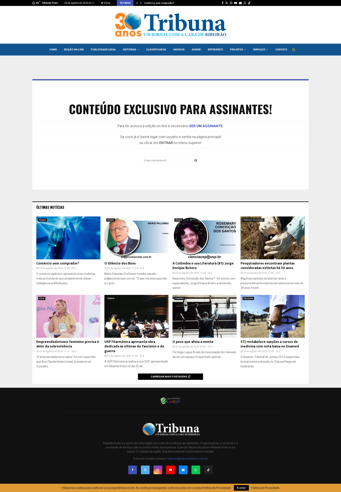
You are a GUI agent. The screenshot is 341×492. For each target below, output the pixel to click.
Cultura (110, 298)
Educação (248, 298)
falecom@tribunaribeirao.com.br (187, 458)
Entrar (107, 3)
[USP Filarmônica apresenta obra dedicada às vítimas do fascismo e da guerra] (136, 316)
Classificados (156, 49)
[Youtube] (170, 470)
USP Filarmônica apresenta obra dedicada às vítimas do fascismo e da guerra (134, 346)
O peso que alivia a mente (193, 342)
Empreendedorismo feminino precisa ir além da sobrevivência (67, 344)
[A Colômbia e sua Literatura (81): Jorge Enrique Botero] (204, 237)
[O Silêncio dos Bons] (136, 237)
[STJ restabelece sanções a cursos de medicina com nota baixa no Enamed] (273, 316)
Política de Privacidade (265, 487)
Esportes (179, 298)
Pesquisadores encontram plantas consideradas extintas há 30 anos (268, 266)
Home (53, 49)
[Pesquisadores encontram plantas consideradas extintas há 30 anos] (273, 237)
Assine (196, 49)
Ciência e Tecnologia (253, 220)
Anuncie (179, 49)
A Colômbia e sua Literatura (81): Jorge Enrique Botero (203, 266)
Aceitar (241, 487)
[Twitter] (145, 470)
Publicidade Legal (103, 49)
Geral (41, 298)
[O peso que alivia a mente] (204, 316)
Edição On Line (74, 49)
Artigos (42, 220)
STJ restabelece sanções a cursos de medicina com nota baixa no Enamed (270, 344)
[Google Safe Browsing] (170, 403)
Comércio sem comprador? (159, 3)
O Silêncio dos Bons (120, 263)
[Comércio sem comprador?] (68, 237)
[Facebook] (132, 470)
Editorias (129, 49)
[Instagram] (158, 470)
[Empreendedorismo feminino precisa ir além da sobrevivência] (68, 316)
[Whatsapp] (195, 470)
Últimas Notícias (50, 207)
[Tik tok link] (249, 3)
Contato (281, 49)
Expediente (215, 49)
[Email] (183, 470)
